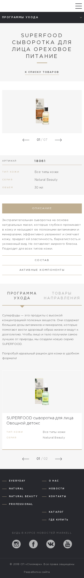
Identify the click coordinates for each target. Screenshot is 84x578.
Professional (21, 504)
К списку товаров (42, 72)
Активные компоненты (42, 270)
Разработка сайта (37, 572)
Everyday (17, 481)
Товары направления (62, 296)
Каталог (56, 512)
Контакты (58, 497)
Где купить (58, 520)
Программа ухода (22, 296)
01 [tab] (38, 459)
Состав (42, 260)
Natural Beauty (23, 497)
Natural (16, 489)
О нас (54, 481)
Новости (57, 489)
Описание (42, 208)
